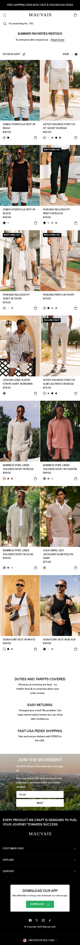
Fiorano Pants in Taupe (58, 294)
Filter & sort (11, 54)
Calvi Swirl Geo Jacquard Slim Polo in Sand (58, 554)
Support (8, 871)
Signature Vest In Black (59, 639)
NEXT (40, 803)
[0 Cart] (75, 15)
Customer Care (13, 848)
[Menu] (5, 15)
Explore (8, 859)
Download (37, 904)
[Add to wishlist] (35, 64)
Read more (57, 40)
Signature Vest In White (19, 639)
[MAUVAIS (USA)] (40, 14)
